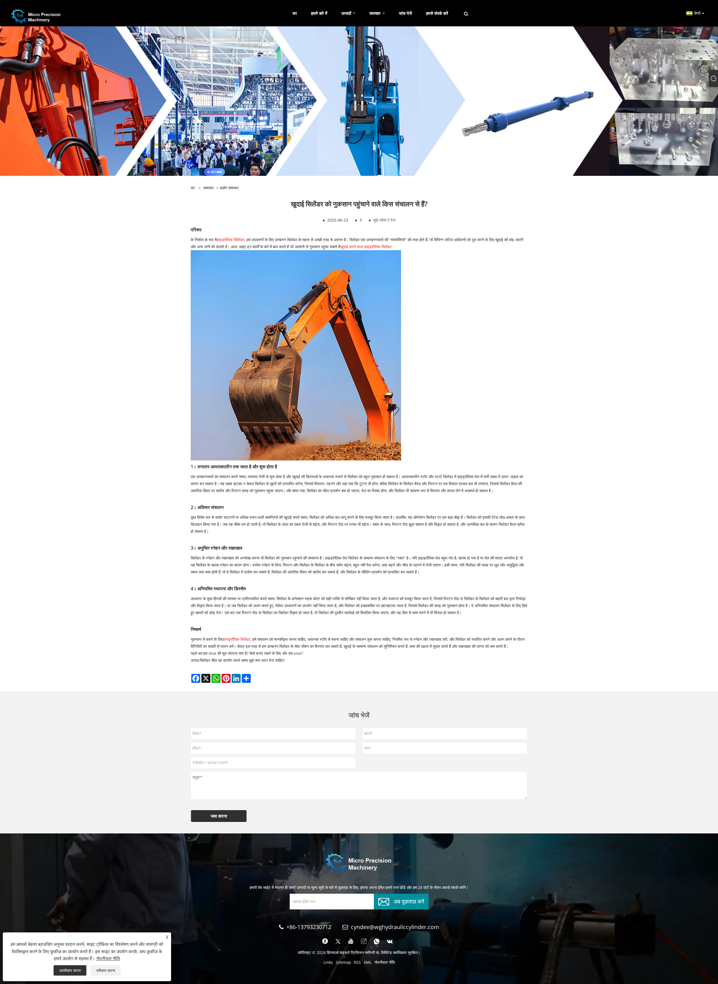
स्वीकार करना (105, 970)
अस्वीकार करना (70, 970)
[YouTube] (351, 941)
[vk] (390, 941)
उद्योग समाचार (229, 187)
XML (368, 962)
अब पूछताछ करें (408, 900)
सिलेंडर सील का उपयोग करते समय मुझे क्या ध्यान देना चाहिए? (242, 660)
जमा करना (219, 816)
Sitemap (343, 962)
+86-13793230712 (308, 927)
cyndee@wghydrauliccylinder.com (395, 927)
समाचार (208, 187)
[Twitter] (338, 941)
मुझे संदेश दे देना (384, 220)
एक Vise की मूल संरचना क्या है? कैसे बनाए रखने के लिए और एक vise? (253, 653)
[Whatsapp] (377, 941)
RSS (357, 962)
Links (328, 962)
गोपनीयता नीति (384, 962)
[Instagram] (364, 941)
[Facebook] (325, 941)
